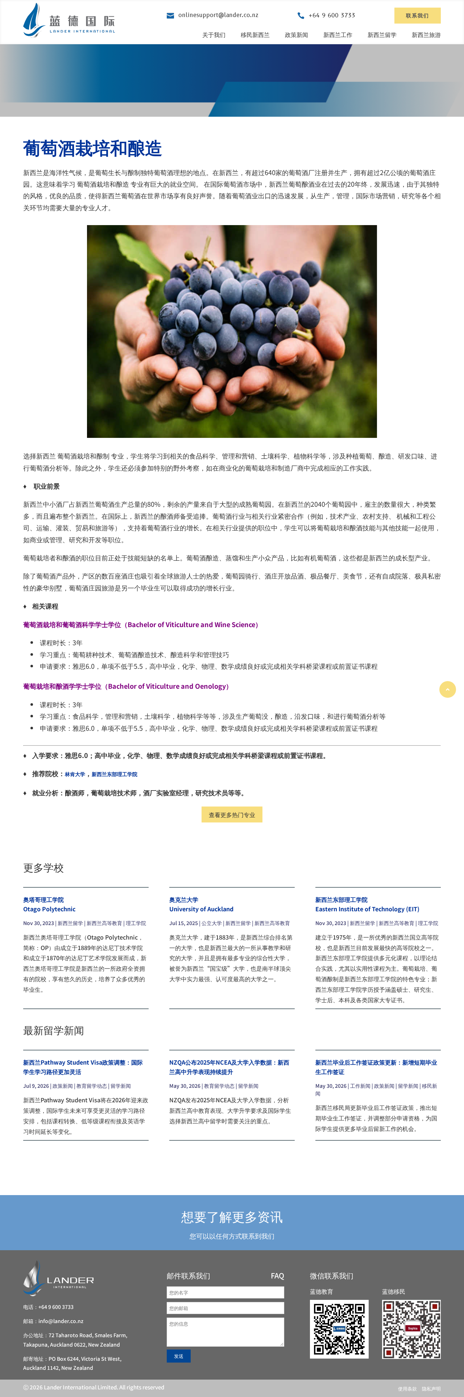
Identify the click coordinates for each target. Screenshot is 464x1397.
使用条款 (407, 1388)
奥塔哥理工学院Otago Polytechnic (49, 904)
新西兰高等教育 (104, 923)
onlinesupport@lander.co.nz (218, 15)
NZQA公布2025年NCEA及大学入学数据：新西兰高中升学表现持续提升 (229, 1067)
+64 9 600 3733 (332, 16)
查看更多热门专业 (232, 814)
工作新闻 (360, 1085)
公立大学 (212, 923)
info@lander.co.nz (60, 1321)
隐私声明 (431, 1388)
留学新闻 (121, 1085)
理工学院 (136, 923)
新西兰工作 (337, 34)
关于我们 (213, 34)
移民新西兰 (255, 34)
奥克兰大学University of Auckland (201, 904)
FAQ (277, 1275)
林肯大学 (75, 774)
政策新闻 (296, 34)
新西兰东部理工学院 (114, 774)
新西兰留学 (382, 34)
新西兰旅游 (426, 34)
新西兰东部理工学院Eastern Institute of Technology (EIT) (367, 904)
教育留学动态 (91, 1085)
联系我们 (417, 15)
